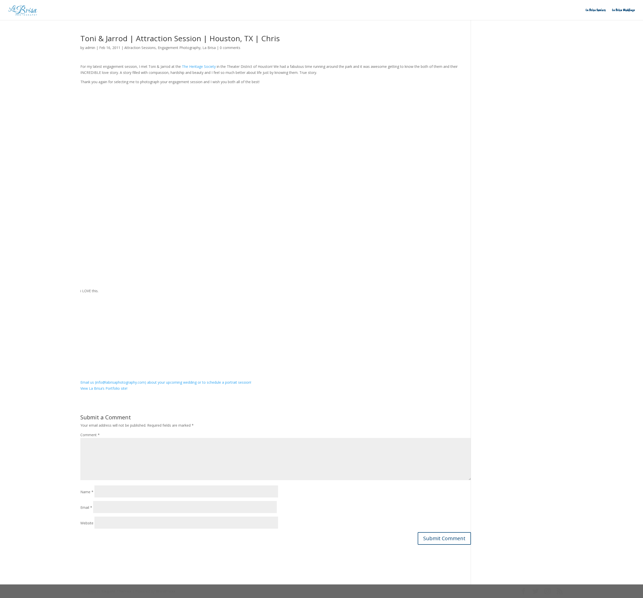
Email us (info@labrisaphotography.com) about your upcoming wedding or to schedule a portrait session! (165, 382)
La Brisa (209, 47)
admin (90, 47)
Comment (90, 434)
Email (86, 507)
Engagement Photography (179, 47)
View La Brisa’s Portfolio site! (103, 388)
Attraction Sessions (140, 47)
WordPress (165, 591)
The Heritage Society (199, 66)
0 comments (230, 47)
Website (86, 523)
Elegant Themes (116, 591)
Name (86, 491)
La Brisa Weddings (623, 10)
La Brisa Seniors (596, 10)
